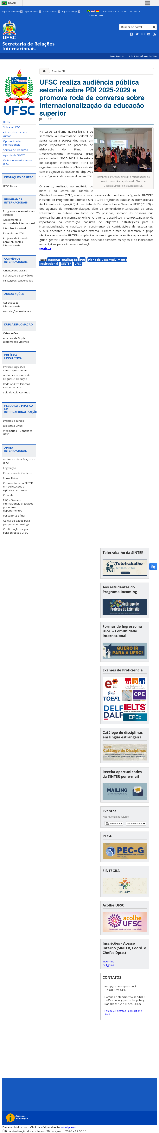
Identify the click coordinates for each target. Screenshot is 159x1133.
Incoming (108, 961)
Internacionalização (62, 260)
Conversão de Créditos (17, 473)
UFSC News (10, 186)
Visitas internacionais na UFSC (18, 162)
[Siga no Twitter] (137, 34)
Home (7, 122)
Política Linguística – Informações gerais (15, 368)
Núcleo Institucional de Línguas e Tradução (16, 377)
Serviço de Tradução (15, 150)
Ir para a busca (51, 11)
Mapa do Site (96, 15)
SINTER (66, 263)
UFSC (78, 263)
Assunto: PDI (59, 71)
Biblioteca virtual (13, 425)
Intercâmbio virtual (14, 228)
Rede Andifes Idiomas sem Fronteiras (16, 385)
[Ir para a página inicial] (43, 71)
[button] (114, 823)
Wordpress (68, 1127)
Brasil (12, 3)
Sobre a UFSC (11, 127)
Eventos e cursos (13, 420)
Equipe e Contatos (115, 1011)
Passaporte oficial (14, 515)
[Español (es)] (97, 11)
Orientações (10, 333)
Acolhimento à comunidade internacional (19, 221)
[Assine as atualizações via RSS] (154, 34)
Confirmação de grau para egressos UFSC (16, 530)
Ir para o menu (32, 11)
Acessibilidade (111, 11)
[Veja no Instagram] (148, 34)
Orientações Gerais (15, 270)
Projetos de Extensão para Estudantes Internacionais (16, 242)
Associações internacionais (11, 304)
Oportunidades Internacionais (12, 142)
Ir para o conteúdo (12, 11)
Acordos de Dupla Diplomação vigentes (16, 339)
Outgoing (108, 965)
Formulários (10, 478)
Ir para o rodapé (71, 11)
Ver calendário (135, 823)
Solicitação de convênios (18, 275)
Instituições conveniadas (18, 280)
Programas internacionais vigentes (19, 212)
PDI (82, 260)
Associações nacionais (17, 311)
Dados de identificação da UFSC (19, 461)
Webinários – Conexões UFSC (17, 432)
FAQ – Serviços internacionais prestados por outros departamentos (18, 505)
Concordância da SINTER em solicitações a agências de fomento (18, 486)
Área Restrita (117, 56)
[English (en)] (93, 11)
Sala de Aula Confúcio (16, 392)
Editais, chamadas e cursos (15, 134)
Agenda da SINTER (14, 155)
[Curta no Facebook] (131, 34)
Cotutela (8, 495)
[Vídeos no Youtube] (143, 34)
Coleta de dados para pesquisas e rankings (16, 522)
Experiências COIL (14, 233)
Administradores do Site (143, 56)
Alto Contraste (130, 11)
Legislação (9, 468)
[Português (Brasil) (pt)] (88, 11)
